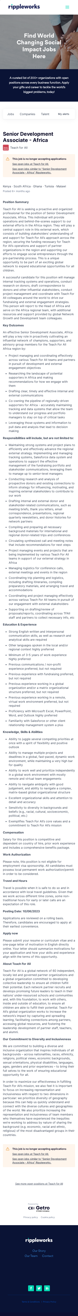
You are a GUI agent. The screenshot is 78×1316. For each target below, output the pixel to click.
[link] (24, 7)
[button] (67, 9)
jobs (10, 114)
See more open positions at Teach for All (39, 1183)
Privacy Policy (49, 1302)
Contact (47, 1256)
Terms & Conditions (31, 1302)
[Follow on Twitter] (39, 1288)
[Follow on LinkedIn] (47, 1288)
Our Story (39, 1251)
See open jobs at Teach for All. (30, 163)
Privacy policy (30, 1217)
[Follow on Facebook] (31, 1288)
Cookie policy (48, 1217)
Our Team (33, 1256)
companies (27, 114)
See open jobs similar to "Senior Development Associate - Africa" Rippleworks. (39, 170)
